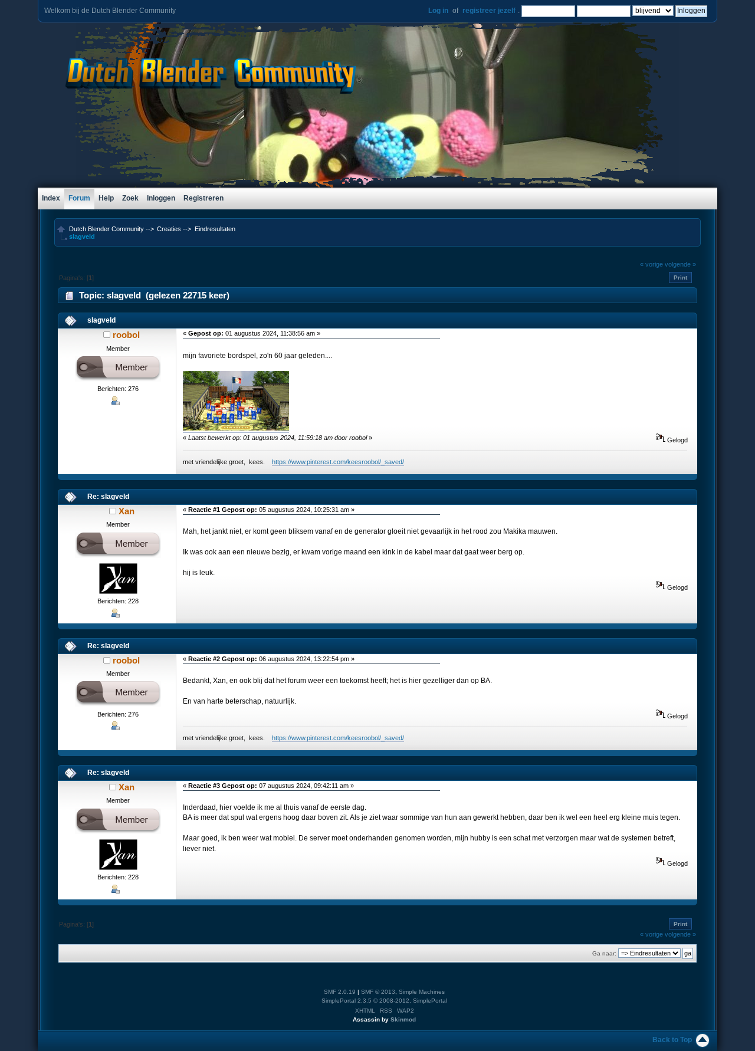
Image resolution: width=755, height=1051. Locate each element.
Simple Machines (422, 991)
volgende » (680, 264)
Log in (438, 10)
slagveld (101, 320)
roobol (126, 335)
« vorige (651, 264)
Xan (126, 511)
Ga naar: (604, 953)
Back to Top (672, 1040)
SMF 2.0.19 (340, 991)
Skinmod (403, 1019)
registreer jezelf (489, 10)
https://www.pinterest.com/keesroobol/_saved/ (338, 461)
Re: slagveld (108, 496)
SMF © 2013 (378, 991)
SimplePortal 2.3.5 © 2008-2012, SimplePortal (384, 1000)
